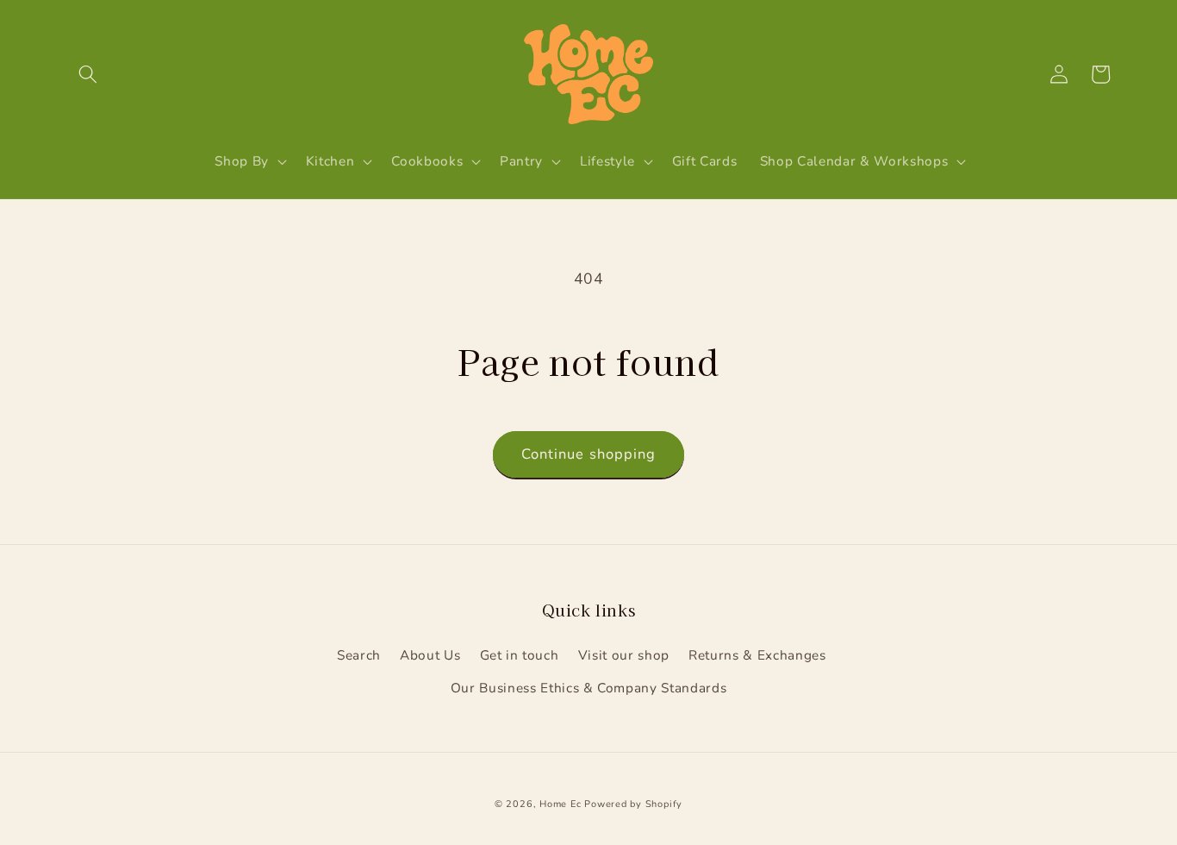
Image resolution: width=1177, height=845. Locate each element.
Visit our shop (623, 655)
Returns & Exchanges (757, 655)
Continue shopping (589, 454)
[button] (88, 74)
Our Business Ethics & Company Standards (589, 688)
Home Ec (560, 804)
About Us (430, 655)
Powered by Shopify (633, 804)
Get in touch (519, 655)
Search (359, 655)
